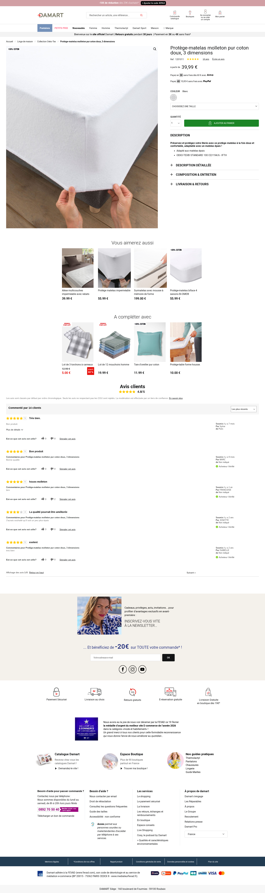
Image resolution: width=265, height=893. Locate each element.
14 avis (206, 59)
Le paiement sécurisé (148, 801)
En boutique (143, 820)
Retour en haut (36, 572)
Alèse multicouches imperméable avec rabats (75, 292)
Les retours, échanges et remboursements (150, 813)
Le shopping (143, 796)
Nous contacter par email (103, 796)
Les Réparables (193, 801)
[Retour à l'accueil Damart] (50, 15)
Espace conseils (145, 825)
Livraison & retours (192, 184)
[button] (214, 106)
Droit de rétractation (100, 801)
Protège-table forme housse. (185, 364)
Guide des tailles (98, 811)
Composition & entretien (196, 174)
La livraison (143, 806)
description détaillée (193, 165)
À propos (189, 806)
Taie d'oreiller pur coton (146, 364)
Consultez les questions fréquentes (108, 806)
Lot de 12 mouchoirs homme (113, 364)
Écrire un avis (218, 59)
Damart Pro (191, 826)
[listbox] (214, 97)
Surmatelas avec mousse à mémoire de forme (148, 292)
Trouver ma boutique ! (136, 768)
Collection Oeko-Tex (46, 41)
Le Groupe (190, 811)
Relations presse (193, 821)
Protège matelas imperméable (114, 290)
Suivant (191, 572)
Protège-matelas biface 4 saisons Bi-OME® (183, 292)
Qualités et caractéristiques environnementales (152, 842)
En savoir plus (176, 398)
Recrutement (191, 816)
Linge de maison (25, 41)
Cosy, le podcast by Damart (152, 835)
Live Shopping (145, 830)
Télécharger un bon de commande (55, 816)
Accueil (9, 41)
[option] (173, 97)
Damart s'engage (194, 796)
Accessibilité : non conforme (105, 816)
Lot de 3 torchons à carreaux (77, 364)
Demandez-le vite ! (68, 768)
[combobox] (116, 15)
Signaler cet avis (67, 439)
